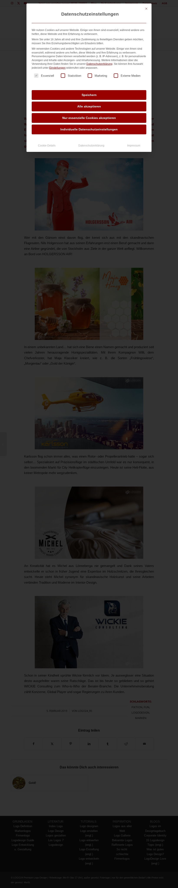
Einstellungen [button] (57, 67)
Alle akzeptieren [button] (89, 106)
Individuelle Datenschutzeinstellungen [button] (89, 129)
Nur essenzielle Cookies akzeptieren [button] (89, 118)
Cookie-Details (47, 145)
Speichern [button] (89, 95)
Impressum (133, 145)
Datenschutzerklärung (99, 63)
